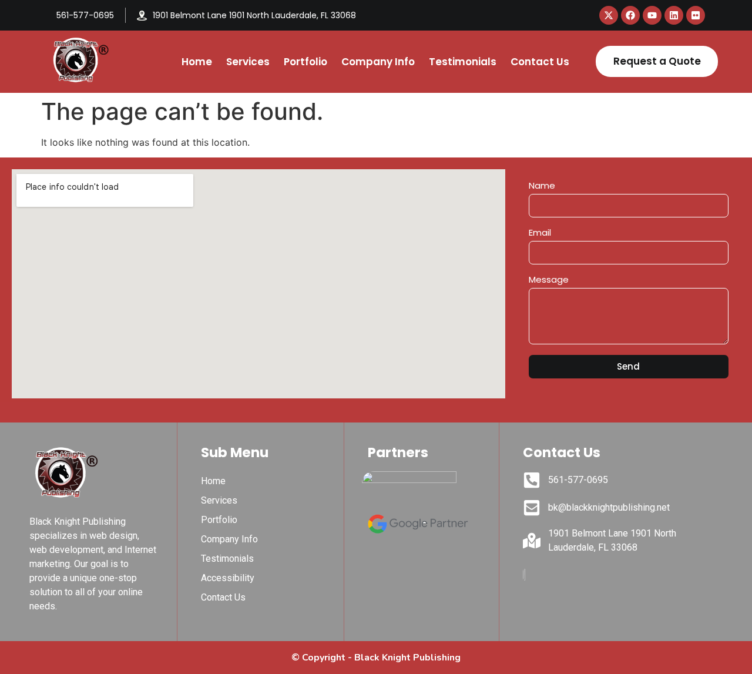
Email (540, 233)
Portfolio (305, 62)
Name (542, 186)
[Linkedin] (673, 15)
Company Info (378, 62)
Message (549, 280)
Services (248, 62)
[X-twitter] (608, 15)
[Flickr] (695, 15)
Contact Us (540, 62)
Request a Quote (657, 61)
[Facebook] (630, 15)
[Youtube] (652, 15)
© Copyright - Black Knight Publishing (376, 657)
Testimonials (462, 62)
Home (197, 62)
